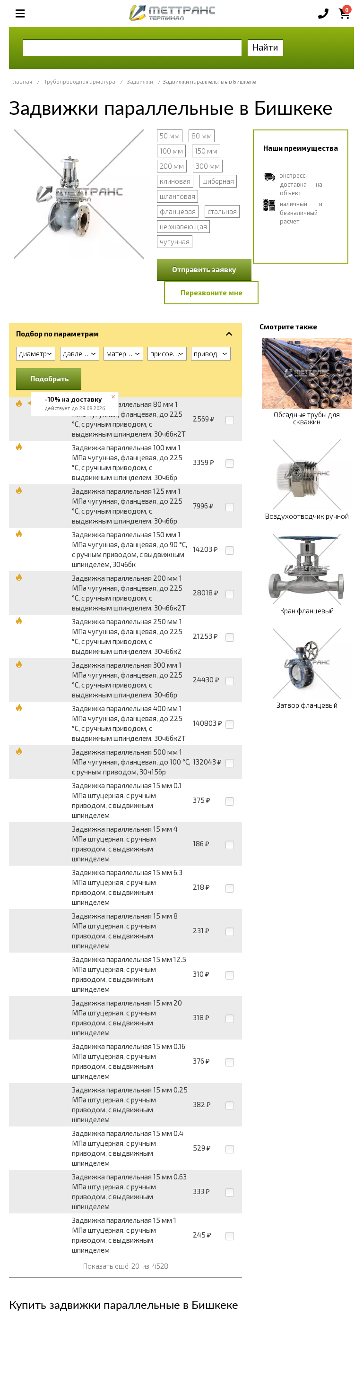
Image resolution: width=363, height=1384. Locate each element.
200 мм (172, 166)
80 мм (201, 135)
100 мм (171, 150)
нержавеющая (183, 226)
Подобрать (49, 378)
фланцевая (178, 211)
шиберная (218, 181)
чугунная (175, 241)
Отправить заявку (204, 269)
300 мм (208, 166)
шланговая (177, 196)
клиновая (175, 181)
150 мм (206, 150)
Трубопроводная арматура (79, 81)
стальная (222, 211)
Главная (21, 81)
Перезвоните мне (211, 292)
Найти (265, 47)
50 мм (170, 135)
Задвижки (140, 81)
